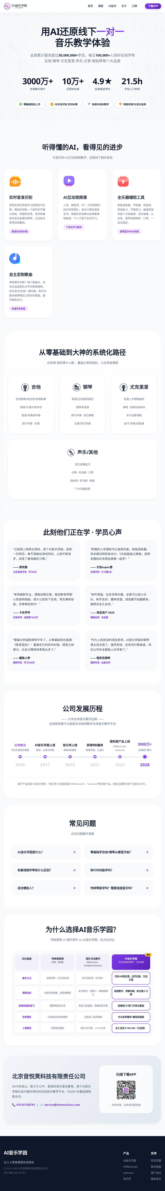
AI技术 (112, 6)
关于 (124, 6)
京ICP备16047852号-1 (15, 1172)
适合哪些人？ (26, 888)
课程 (100, 6)
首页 (90, 6)
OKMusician (130, 1166)
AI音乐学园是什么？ (31, 852)
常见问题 (156, 1160)
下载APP (153, 6)
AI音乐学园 (129, 1160)
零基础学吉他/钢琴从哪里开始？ (111, 852)
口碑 (134, 6)
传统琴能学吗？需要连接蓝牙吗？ (112, 888)
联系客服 (156, 1166)
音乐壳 (127, 1179)
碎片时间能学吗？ (102, 870)
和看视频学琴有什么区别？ (35, 870)
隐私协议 (156, 1179)
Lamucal (128, 1173)
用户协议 (156, 1173)
